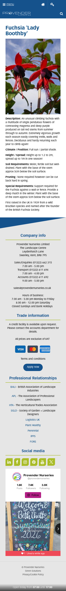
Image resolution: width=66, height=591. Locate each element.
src (61, 14)
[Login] (52, 4)
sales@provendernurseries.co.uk (32, 288)
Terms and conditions (33, 359)
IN (25, 462)
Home (43, 4)
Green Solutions (33, 571)
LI (9, 462)
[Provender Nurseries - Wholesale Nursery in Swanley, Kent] (17, 13)
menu (10, 4)
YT (42, 462)
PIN (33, 462)
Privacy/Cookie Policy (33, 575)
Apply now (33, 367)
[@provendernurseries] (17, 476)
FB (17, 462)
